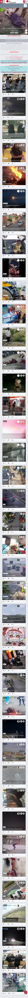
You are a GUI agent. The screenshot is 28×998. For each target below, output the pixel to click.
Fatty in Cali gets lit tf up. (10, 506)
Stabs (4, 364)
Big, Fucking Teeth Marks (10, 806)
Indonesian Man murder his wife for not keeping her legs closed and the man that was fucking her (14, 989)
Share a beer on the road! (10, 552)
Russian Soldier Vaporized (11, 783)
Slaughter (5, 985)
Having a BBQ (7, 183)
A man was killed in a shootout (12, 276)
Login (24, 1)
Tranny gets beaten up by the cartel (13, 391)
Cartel (5, 389)
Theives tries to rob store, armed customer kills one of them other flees (13, 321)
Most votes (13, 40)
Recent (2, 40)
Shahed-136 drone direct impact (12, 829)
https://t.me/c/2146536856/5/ (16, 58)
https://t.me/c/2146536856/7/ (16, 59)
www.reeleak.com (14, 35)
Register (27, 1)
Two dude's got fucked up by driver (13, 160)
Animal (5, 711)
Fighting (5, 131)
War (4, 733)
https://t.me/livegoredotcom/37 (14, 72)
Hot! (8, 40)
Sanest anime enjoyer (9, 644)
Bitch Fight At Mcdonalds (10, 967)
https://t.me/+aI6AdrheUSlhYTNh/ (14, 62)
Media (5, 75)
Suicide (5, 340)
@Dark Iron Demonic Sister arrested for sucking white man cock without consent (14, 252)
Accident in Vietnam (9, 598)
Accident (5, 158)
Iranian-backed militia (9, 760)
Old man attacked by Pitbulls (11, 714)
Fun (4, 181)
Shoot (4, 273)
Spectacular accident (9, 575)
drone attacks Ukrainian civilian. (12, 898)
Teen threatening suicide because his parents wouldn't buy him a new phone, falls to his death (13, 344)
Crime (4, 111)
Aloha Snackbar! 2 (8, 852)
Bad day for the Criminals (10, 691)
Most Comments (22, 40)
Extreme (5, 203)
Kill (4, 88)
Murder (5, 688)
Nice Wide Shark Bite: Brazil (11, 875)
